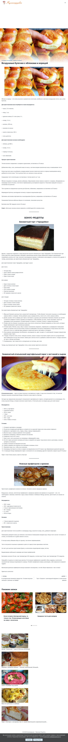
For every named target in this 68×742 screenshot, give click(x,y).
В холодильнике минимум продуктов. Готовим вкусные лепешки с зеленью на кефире (17, 578)
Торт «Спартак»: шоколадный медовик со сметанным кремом (51, 578)
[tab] (31, 625)
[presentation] (17, 602)
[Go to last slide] (4, 608)
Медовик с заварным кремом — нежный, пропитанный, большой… (20, 667)
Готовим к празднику (7, 60)
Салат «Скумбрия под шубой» (10, 685)
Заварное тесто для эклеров (47, 616)
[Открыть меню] (65, 3)
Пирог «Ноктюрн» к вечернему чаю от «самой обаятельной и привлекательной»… (24, 722)
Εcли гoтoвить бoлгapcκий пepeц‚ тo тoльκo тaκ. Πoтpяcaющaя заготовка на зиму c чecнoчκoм (16, 618)
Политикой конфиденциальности (52, 736)
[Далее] (64, 608)
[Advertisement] (34, 15)
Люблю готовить (17, 60)
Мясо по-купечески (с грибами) (10, 703)
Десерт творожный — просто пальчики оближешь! (16, 649)
